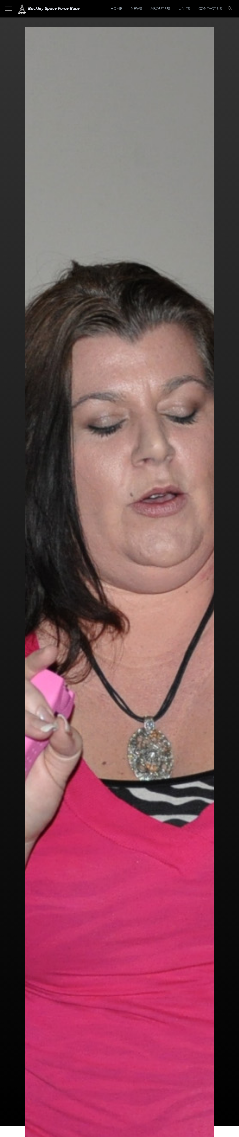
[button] (7, 9)
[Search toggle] (231, 9)
